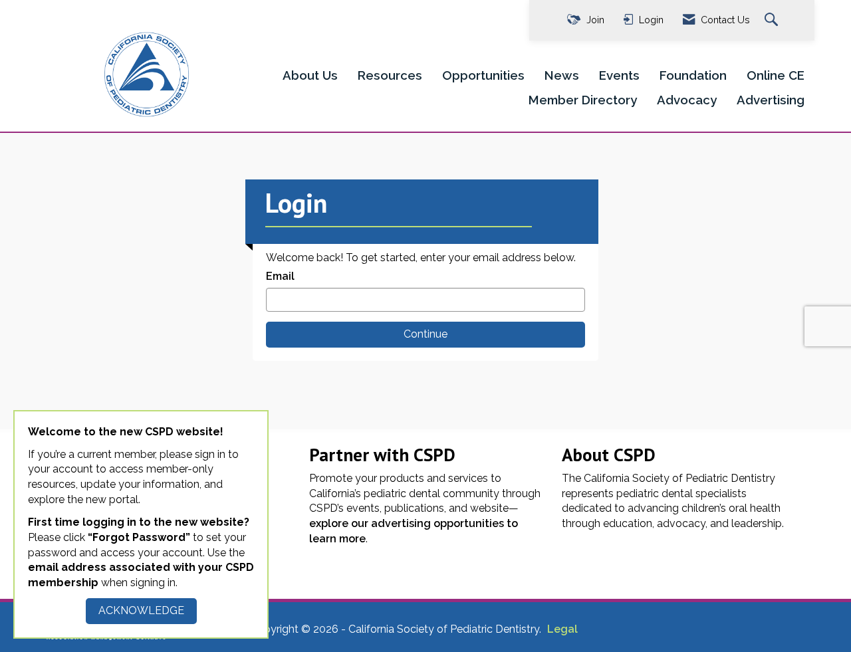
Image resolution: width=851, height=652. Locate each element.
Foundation (693, 75)
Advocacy (687, 99)
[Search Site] (773, 20)
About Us (310, 75)
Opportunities (483, 75)
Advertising (770, 99)
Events (619, 75)
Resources (390, 75)
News (562, 75)
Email (280, 276)
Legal (562, 629)
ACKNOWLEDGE (141, 610)
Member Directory (583, 99)
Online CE (775, 75)
